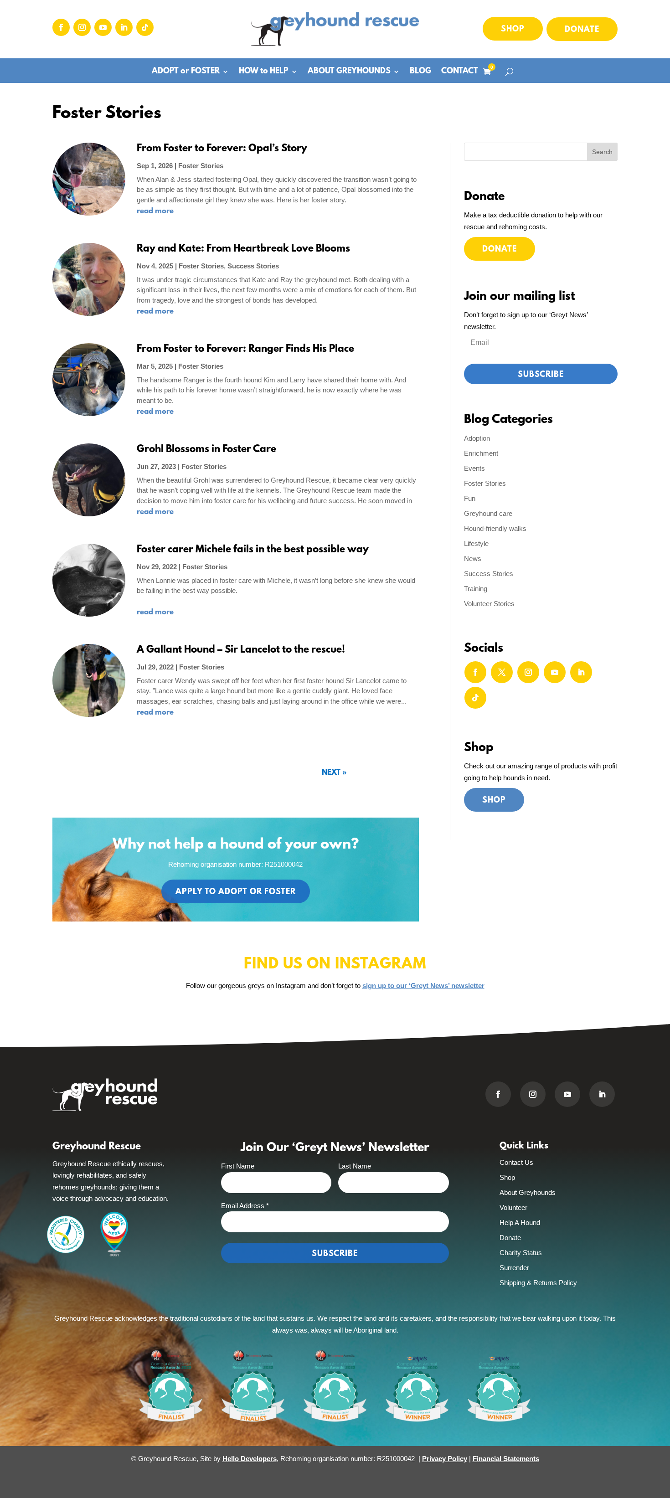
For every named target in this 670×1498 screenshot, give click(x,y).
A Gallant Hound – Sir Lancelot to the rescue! (241, 650)
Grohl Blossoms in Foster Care (206, 449)
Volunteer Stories (489, 603)
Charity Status (521, 1252)
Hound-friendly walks (495, 528)
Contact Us (516, 1162)
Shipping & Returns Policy (538, 1283)
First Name (237, 1166)
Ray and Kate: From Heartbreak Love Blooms (243, 249)
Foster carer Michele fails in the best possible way (254, 550)
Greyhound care (488, 513)
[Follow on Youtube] (103, 27)
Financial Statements (506, 1458)
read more (155, 211)
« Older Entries (352, 773)
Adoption (477, 438)
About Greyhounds (528, 1192)
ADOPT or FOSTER (186, 72)
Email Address (245, 1206)
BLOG (420, 72)
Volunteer (513, 1207)
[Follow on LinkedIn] (124, 27)
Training (475, 588)
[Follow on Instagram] (82, 27)
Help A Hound (520, 1222)
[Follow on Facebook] (61, 27)
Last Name (354, 1166)
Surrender (514, 1267)
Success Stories (253, 266)
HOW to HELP (264, 72)
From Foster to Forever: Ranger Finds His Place (245, 349)
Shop (513, 29)
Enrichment (481, 453)
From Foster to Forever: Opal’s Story (222, 148)
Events (474, 468)
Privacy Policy (444, 1458)
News (472, 558)
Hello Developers (249, 1458)
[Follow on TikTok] (145, 27)
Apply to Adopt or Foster (235, 892)
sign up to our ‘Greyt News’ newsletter (423, 985)
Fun (469, 498)
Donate (582, 30)
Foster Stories (200, 166)
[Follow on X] (502, 672)
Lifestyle (476, 543)
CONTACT (459, 72)
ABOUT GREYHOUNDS (349, 72)
